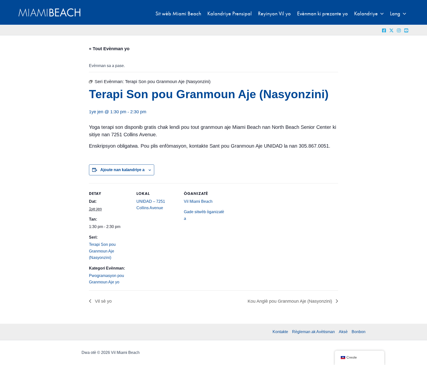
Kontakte (280, 332)
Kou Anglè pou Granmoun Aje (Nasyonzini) (290, 301)
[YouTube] (406, 30)
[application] (381, 13)
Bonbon (358, 332)
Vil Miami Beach (198, 201)
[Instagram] (399, 30)
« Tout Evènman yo (109, 48)
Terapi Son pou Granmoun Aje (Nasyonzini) (102, 251)
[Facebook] (384, 30)
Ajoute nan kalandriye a (122, 170)
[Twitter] (391, 30)
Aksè (343, 332)
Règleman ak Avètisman (313, 332)
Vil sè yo (103, 301)
